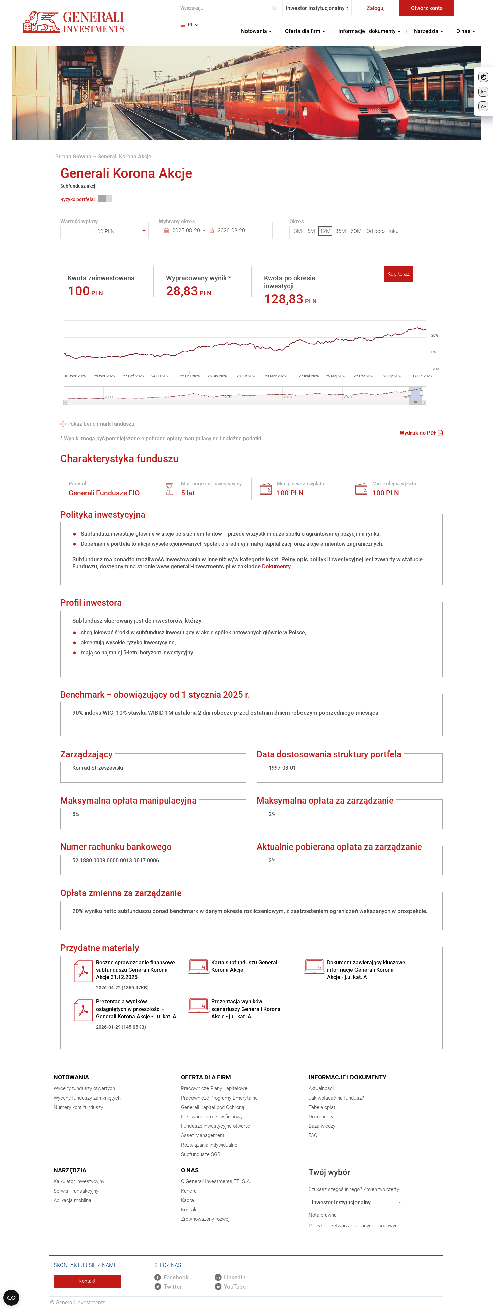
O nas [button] (464, 31)
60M (356, 231)
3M (298, 231)
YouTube (235, 1286)
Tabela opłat (322, 1107)
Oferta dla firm (206, 1077)
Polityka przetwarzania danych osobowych (354, 1226)
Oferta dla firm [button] (303, 31)
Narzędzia (70, 1170)
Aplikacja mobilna (72, 1200)
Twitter (173, 1286)
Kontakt (189, 1210)
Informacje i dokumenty (347, 1077)
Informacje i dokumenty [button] (367, 31)
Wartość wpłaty (79, 222)
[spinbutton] (104, 231)
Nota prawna (323, 1215)
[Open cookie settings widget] (11, 1298)
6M (311, 231)
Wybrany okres (177, 222)
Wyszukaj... (276, 8)
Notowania (71, 1077)
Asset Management (202, 1135)
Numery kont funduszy (78, 1107)
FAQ (313, 1135)
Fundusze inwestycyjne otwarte (215, 1126)
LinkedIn (234, 1277)
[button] (144, 230)
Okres (296, 222)
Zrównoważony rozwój (205, 1219)
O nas (190, 1170)
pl (191, 24)
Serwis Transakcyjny (76, 1191)
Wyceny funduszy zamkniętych (87, 1098)
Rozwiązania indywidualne (209, 1145)
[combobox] (317, 8)
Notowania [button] (254, 31)
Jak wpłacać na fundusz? (336, 1098)
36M (340, 231)
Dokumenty (276, 566)
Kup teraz (398, 274)
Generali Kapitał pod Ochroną (212, 1107)
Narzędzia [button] (427, 31)
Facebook (176, 1277)
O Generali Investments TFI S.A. (216, 1181)
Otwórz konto (427, 8)
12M (325, 231)
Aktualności (321, 1088)
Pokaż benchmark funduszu (100, 424)
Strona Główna (73, 156)
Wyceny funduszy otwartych (84, 1088)
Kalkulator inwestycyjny (79, 1181)
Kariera (189, 1191)
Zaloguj (376, 8)
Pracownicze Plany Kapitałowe (214, 1088)
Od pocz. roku (382, 231)
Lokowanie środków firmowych (214, 1117)
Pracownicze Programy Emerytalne (219, 1098)
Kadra (187, 1200)
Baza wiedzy (322, 1126)
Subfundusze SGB (200, 1154)
